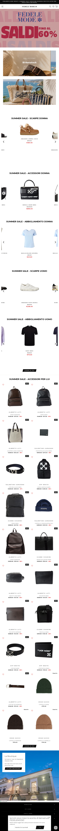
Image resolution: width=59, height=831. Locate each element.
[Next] (55, 141)
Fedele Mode (28, 813)
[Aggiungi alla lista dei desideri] (3, 384)
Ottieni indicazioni (13, 768)
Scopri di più (29, 746)
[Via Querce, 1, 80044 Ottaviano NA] (29, 775)
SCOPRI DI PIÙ (29, 370)
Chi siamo (28, 809)
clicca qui (29, 67)
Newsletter (28, 804)
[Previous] (3, 141)
